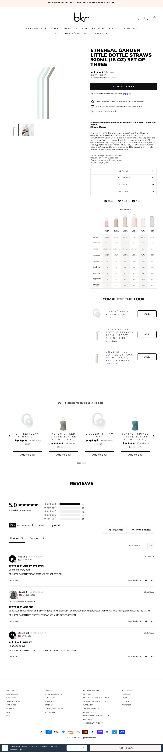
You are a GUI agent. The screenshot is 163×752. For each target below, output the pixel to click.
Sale (80, 28)
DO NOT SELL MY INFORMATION (96, 716)
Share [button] (15, 580)
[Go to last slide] (9, 436)
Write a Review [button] (143, 529)
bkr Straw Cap (102, 138)
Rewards (100, 33)
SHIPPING (87, 694)
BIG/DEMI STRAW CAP (99, 435)
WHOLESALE (50, 712)
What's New (61, 28)
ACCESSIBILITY (89, 719)
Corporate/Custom (71, 33)
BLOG (8, 716)
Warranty (123, 178)
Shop (96, 28)
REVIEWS (10, 709)
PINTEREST (126, 705)
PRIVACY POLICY (90, 712)
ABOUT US (49, 701)
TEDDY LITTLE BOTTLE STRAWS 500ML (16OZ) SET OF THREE (120, 333)
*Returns (123, 191)
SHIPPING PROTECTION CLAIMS (96, 701)
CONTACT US (50, 698)
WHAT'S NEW (11, 690)
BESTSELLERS (12, 694)
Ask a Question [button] (116, 529)
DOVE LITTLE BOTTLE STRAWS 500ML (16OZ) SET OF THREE (120, 356)
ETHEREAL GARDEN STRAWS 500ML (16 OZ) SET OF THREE (36, 574)
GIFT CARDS (11, 705)
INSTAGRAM (127, 690)
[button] (147, 580)
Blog (112, 28)
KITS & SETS (11, 698)
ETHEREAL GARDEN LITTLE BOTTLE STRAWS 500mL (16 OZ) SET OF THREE (42, 615)
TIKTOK (125, 698)
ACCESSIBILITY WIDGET (93, 723)
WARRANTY (88, 705)
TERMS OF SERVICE (91, 709)
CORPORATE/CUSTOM (54, 709)
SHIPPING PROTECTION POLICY (96, 698)
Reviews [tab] (14, 538)
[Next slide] (153, 436)
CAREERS (49, 705)
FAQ (8, 712)
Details (123, 171)
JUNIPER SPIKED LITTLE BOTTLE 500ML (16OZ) (135, 437)
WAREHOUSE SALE (14, 701)
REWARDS (49, 690)
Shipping (94, 78)
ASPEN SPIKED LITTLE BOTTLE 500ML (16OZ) (63, 437)
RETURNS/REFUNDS (91, 690)
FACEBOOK (126, 694)
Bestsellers (36, 28)
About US (129, 28)
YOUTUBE (126, 701)
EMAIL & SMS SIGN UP (54, 694)
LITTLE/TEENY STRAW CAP (117, 313)
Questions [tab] (35, 538)
